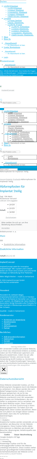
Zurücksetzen (11, 217)
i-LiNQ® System (15, 24)
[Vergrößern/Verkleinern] (1, 456)
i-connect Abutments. (20, 31)
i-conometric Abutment (17, 12)
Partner (7, 328)
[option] (12, 205)
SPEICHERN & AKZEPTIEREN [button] (11, 454)
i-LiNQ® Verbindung (20, 26)
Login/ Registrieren (12, 47)
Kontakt (7, 341)
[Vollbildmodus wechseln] (3, 456)
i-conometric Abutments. (21, 33)
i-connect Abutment (16, 14)
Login (6, 57)
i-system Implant (15, 20)
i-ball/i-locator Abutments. (22, 35)
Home (2, 179)
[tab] (20, 244)
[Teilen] (5, 456)
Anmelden (6, 228)
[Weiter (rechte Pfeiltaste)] (3, 458)
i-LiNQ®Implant (15, 8)
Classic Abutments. (16, 22)
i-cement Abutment (16, 10)
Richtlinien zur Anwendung (14, 320)
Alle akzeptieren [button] (23, 365)
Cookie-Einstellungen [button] (8, 365)
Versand (7, 324)
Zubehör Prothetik (13, 179)
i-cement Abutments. (20, 29)
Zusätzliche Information (14, 244)
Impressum (8, 343)
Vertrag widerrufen (18, 347)
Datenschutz (9, 339)
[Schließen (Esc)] (6, 456)
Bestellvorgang (10, 322)
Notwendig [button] (4, 439)
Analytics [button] (3, 418)
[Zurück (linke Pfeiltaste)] (1, 458)
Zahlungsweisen (10, 326)
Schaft (3, 210)
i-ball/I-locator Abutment (18, 16)
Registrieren (13, 158)
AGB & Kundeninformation (14, 337)
